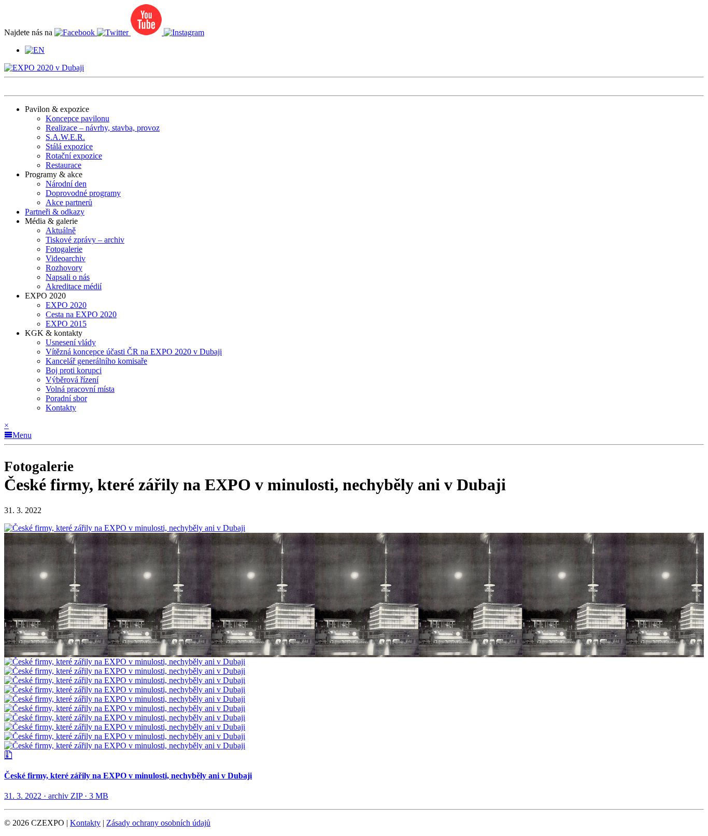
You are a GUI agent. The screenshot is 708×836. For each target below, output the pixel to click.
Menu (22, 435)
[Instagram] (184, 32)
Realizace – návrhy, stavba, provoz (103, 127)
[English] (35, 50)
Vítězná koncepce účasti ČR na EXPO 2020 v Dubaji (134, 351)
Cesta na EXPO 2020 (81, 314)
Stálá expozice (69, 146)
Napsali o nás (68, 277)
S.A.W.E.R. (65, 137)
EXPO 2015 (66, 323)
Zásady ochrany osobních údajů (158, 822)
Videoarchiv (66, 258)
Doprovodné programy (83, 193)
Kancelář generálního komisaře (96, 361)
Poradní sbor (66, 398)
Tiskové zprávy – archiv (85, 239)
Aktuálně (61, 230)
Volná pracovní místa (80, 389)
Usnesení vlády (71, 342)
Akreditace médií (74, 286)
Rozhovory (64, 267)
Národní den (66, 183)
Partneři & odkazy (54, 211)
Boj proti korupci (74, 370)
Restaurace (63, 165)
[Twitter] (114, 32)
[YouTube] (147, 32)
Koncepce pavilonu (77, 118)
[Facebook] (75, 32)
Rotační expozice (74, 155)
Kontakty (61, 407)
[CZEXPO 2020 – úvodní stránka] (44, 67)
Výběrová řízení (72, 379)
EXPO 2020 (66, 305)
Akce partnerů (69, 202)
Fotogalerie (64, 249)
